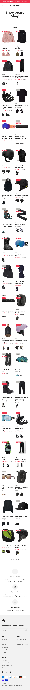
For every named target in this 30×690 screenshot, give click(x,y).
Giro (2, 164)
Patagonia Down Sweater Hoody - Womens (8, 341)
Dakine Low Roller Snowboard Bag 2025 (21, 137)
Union (3, 309)
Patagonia (3, 45)
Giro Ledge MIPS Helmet (8, 166)
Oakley (16, 45)
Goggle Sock (17, 368)
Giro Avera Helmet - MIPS (21, 195)
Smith (3, 134)
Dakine (16, 134)
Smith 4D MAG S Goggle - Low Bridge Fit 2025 (8, 137)
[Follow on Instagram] (10, 672)
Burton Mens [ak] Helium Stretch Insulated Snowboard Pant (21, 399)
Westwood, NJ (5, 660)
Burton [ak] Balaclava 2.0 (8, 282)
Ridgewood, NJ (5, 663)
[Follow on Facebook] (3, 672)
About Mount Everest (21, 639)
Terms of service (12, 685)
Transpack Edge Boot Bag (8, 546)
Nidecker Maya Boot (7, 254)
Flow (2, 368)
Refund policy (19, 685)
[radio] (4, 54)
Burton (3, 103)
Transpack (3, 544)
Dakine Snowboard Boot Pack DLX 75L (21, 488)
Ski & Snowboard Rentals (22, 644)
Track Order (4, 639)
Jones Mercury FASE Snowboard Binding (7, 225)
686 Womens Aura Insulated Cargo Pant (20, 458)
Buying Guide (5, 647)
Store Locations (20, 642)
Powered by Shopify (15, 683)
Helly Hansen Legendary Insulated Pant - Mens (21, 77)
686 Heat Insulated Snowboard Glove (20, 166)
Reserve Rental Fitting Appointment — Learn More (15, 1)
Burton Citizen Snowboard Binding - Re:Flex (7, 107)
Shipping (4, 644)
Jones (2, 222)
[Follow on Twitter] (6, 672)
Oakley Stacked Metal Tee (21, 105)
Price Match (4, 650)
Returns (3, 642)
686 (16, 164)
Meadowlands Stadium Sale (7, 666)
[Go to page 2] (18, 559)
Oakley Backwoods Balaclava (20, 47)
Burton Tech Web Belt (20, 224)
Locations (4, 657)
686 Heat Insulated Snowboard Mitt (20, 282)
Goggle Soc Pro (19, 370)
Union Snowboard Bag (7, 311)
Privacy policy (4, 685)
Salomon (16, 338)
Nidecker (3, 252)
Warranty (4, 652)
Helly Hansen (17, 74)
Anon (2, 193)
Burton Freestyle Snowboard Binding (20, 429)
